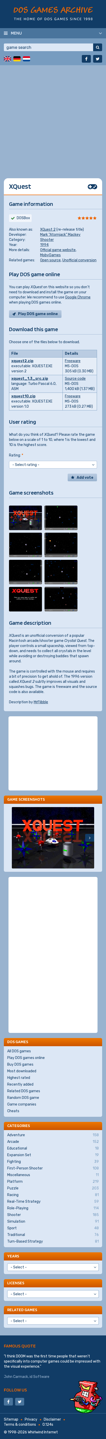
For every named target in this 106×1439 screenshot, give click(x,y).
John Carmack (16, 1377)
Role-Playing (53, 1208)
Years (13, 1256)
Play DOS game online (38, 314)
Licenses (15, 1282)
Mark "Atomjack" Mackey (60, 234)
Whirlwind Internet (43, 1432)
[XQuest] (25, 518)
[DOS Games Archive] (53, 13)
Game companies (21, 1104)
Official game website (58, 250)
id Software (39, 1377)
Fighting (53, 1161)
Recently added (20, 1084)
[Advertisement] (53, 118)
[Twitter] (97, 59)
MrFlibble (41, 702)
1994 (44, 245)
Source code (75, 378)
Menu (16, 33)
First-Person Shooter (53, 1168)
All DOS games (19, 1051)
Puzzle (53, 1188)
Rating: (16, 455)
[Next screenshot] (89, 838)
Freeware (73, 361)
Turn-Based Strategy (53, 1241)
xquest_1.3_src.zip (29, 378)
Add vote (85, 477)
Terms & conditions (20, 1424)
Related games (22, 1309)
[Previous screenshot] (16, 838)
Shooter (47, 240)
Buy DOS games (20, 1064)
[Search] (97, 47)
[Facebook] (86, 59)
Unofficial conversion (79, 260)
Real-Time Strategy (53, 1201)
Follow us (15, 1389)
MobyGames (50, 255)
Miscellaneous (53, 1175)
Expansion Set (53, 1155)
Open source (50, 260)
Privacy (31, 1419)
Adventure (53, 1135)
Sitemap (11, 1419)
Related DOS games (23, 1091)
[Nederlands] (26, 58)
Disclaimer (52, 1419)
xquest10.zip (23, 396)
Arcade (53, 1142)
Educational (53, 1148)
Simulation (53, 1221)
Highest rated (18, 1078)
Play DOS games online (26, 1058)
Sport (53, 1228)
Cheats (13, 1111)
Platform (53, 1181)
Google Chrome (78, 297)
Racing (53, 1195)
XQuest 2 (48, 229)
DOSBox (23, 218)
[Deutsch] (17, 58)
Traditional (53, 1235)
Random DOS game (23, 1098)
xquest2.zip (22, 361)
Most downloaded (21, 1071)
